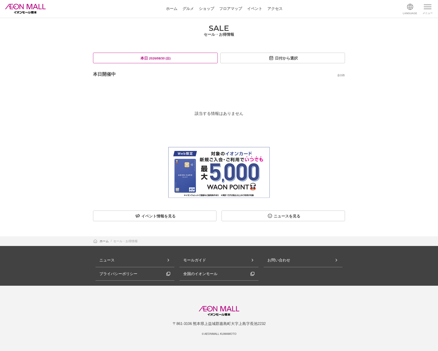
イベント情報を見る (158, 216)
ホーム (105, 241)
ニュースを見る (287, 216)
